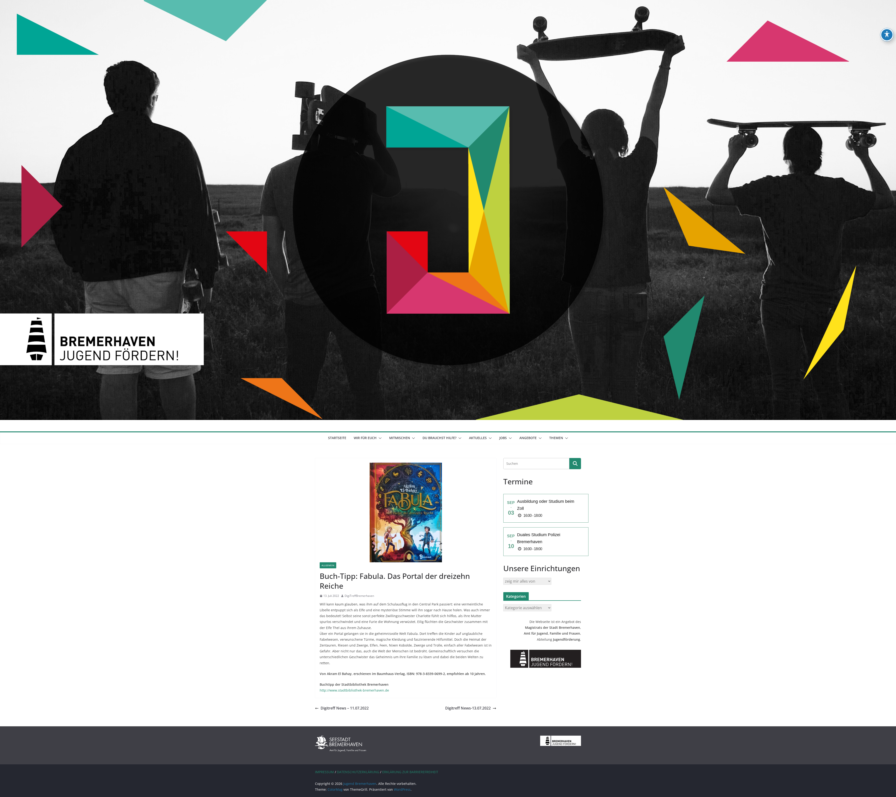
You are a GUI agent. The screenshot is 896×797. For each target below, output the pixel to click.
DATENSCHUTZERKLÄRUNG (358, 772)
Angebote (528, 438)
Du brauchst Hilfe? (439, 438)
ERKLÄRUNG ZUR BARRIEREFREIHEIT (410, 772)
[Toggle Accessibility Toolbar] (886, 34)
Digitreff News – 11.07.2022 (345, 708)
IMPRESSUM (324, 772)
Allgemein (328, 565)
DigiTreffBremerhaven (359, 596)
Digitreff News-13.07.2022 (468, 708)
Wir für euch (365, 438)
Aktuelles (478, 438)
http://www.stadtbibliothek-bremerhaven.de (354, 690)
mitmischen (399, 438)
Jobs (503, 438)
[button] (379, 438)
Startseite (337, 438)
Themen (556, 438)
